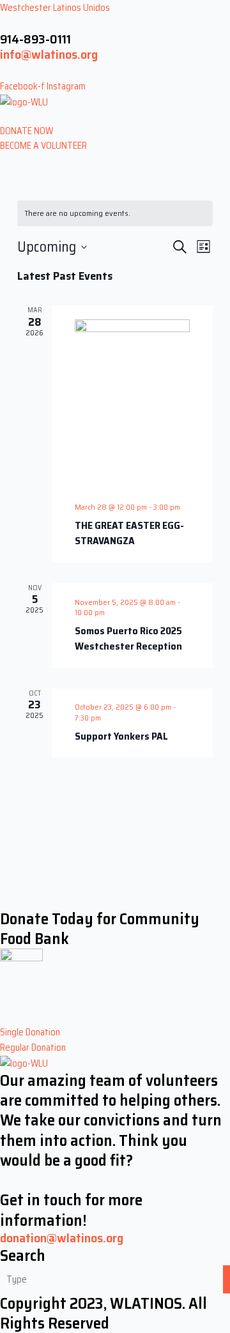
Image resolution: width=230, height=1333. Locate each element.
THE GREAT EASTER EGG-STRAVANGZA (129, 533)
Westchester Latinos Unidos (55, 7)
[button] (115, 116)
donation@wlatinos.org (61, 1238)
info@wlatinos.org (49, 54)
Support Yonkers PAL (121, 736)
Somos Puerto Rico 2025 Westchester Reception (128, 638)
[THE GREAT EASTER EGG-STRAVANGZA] (132, 405)
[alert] (114, 214)
